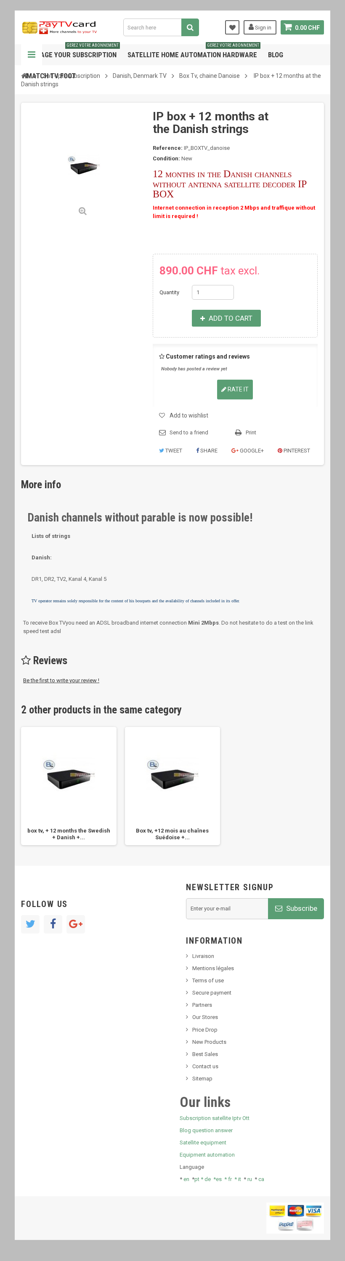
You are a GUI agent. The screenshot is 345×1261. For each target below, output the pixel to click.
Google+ (251, 450)
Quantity (169, 292)
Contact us (205, 1066)
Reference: (168, 148)
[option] (69, 786)
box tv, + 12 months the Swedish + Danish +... (68, 834)
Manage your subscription (73, 51)
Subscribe (300, 908)
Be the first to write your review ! (61, 680)
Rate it (237, 389)
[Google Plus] (75, 924)
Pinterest (296, 450)
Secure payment (211, 993)
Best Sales (205, 1054)
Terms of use (208, 980)
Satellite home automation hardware (193, 51)
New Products (209, 1042)
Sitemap (202, 1078)
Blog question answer (206, 1130)
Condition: (166, 158)
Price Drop (205, 1030)
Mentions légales (213, 968)
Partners (202, 1005)
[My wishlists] (232, 27)
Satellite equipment (203, 1142)
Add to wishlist (189, 415)
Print (251, 432)
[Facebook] (53, 924)
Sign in (262, 27)
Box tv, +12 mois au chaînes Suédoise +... (172, 834)
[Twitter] (30, 924)
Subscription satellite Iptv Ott (214, 1118)
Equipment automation (207, 1155)
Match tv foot (51, 76)
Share (208, 450)
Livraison (203, 956)
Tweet (173, 450)
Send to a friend (189, 432)
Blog (275, 55)
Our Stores (205, 1017)
